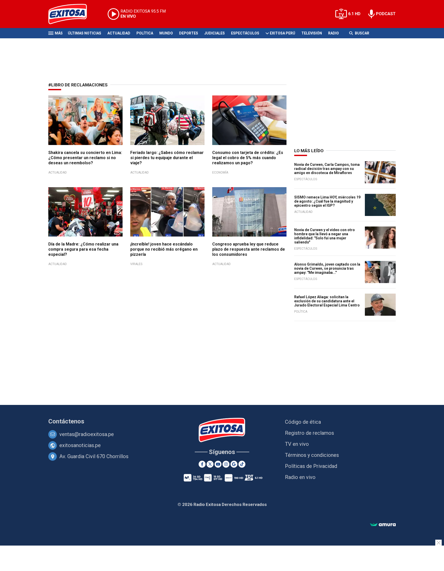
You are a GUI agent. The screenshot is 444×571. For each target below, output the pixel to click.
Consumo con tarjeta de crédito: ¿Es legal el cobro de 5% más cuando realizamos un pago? (247, 157)
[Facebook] (202, 464)
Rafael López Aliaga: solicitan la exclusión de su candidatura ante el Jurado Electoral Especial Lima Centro (327, 301)
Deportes (188, 33)
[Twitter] (210, 464)
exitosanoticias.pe (80, 445)
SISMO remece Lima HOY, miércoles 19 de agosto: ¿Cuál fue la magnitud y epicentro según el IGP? (327, 201)
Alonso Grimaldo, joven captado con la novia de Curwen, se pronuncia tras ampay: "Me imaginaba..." (327, 268)
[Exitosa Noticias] (71, 14)
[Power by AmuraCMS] (383, 524)
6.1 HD (354, 13)
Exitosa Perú (282, 33)
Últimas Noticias (84, 33)
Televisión (311, 33)
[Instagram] (226, 464)
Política (144, 33)
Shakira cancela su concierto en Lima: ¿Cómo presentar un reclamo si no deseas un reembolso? (85, 157)
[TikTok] (241, 464)
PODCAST (386, 13)
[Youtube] (218, 464)
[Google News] (233, 464)
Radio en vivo (300, 477)
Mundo (166, 33)
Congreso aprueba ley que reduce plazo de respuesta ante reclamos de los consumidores (248, 249)
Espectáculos (245, 33)
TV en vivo (297, 444)
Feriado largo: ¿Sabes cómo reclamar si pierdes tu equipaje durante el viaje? (167, 157)
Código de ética (303, 422)
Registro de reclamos (309, 433)
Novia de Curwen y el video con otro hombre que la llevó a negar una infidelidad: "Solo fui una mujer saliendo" (324, 236)
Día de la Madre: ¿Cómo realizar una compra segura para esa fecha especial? (83, 249)
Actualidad (118, 33)
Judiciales (214, 33)
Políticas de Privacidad (311, 466)
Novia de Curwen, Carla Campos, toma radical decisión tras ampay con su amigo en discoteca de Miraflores (327, 168)
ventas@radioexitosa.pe (86, 434)
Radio (333, 33)
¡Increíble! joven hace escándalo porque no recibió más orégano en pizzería (164, 249)
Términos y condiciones (312, 455)
